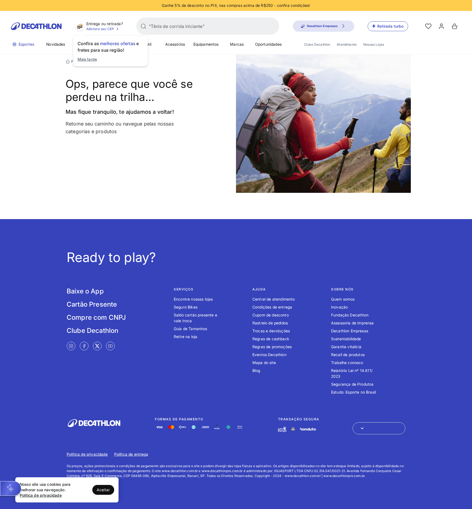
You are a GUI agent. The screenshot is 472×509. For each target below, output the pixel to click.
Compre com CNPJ (96, 317)
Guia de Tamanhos (190, 328)
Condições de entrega (272, 307)
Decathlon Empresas (349, 330)
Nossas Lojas (373, 44)
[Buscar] (143, 26)
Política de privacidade (87, 454)
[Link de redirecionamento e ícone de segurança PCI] (293, 429)
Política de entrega (131, 454)
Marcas (237, 44)
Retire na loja (185, 336)
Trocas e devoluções (271, 330)
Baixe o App (85, 291)
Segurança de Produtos (352, 384)
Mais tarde (87, 59)
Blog (256, 370)
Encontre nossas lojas (193, 299)
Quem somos (343, 299)
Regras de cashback (270, 338)
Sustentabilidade (346, 338)
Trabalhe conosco (347, 362)
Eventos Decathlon (269, 354)
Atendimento (347, 44)
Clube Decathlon (317, 44)
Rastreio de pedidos (270, 323)
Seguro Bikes (185, 307)
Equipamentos (206, 44)
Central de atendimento (273, 299)
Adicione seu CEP (100, 29)
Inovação (339, 307)
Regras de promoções (272, 346)
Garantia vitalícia (346, 346)
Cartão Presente (92, 304)
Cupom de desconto (270, 315)
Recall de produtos (348, 354)
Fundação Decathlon (349, 315)
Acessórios (175, 44)
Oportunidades (268, 44)
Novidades (55, 44)
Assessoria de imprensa (352, 323)
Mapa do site (264, 362)
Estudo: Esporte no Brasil (353, 392)
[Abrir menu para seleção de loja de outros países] (379, 428)
